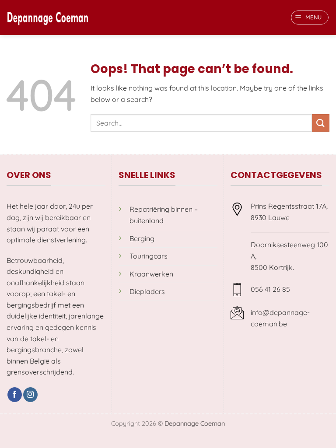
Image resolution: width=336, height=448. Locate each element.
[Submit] (320, 122)
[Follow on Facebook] (14, 394)
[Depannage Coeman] (48, 17)
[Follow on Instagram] (30, 394)
